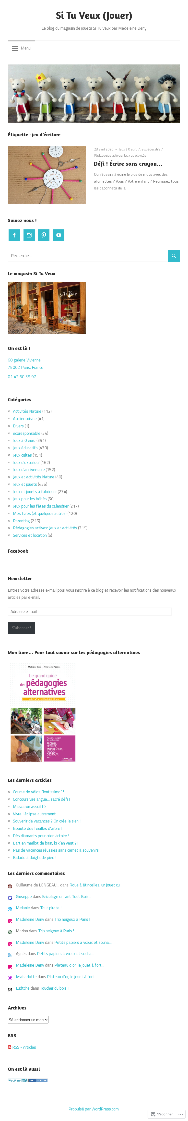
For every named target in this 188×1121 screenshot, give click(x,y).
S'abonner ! (21, 628)
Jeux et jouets (25, 484)
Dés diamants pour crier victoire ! (41, 836)
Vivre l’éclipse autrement (34, 814)
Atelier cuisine (25, 418)
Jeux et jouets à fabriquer (35, 491)
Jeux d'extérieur (26, 462)
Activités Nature (27, 411)
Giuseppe (24, 896)
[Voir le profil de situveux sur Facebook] (14, 235)
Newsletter (20, 578)
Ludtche (23, 988)
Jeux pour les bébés (30, 499)
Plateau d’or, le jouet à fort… (79, 965)
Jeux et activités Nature (33, 477)
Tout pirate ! (50, 908)
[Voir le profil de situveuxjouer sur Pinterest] (43, 235)
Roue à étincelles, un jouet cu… (96, 885)
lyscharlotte (26, 976)
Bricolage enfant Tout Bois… (66, 896)
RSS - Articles (24, 1047)
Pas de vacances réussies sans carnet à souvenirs (56, 850)
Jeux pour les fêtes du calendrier (41, 506)
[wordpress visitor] (38, 1081)
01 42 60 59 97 (22, 377)
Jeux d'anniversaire (29, 469)
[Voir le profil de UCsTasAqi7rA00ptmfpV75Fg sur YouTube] (58, 235)
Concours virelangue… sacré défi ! (42, 799)
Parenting (21, 521)
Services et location (30, 535)
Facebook (18, 551)
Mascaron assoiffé (29, 806)
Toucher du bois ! (54, 988)
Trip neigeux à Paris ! (72, 919)
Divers (18, 426)
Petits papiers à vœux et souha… (83, 942)
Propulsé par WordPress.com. (94, 1109)
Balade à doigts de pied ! (35, 857)
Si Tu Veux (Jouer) (94, 15)
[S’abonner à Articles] (9, 1047)
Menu (26, 48)
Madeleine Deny (30, 919)
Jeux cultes (22, 455)
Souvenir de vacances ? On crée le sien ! (47, 821)
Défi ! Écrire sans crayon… (128, 163)
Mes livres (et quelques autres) (40, 513)
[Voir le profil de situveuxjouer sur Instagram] (29, 235)
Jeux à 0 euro (128, 149)
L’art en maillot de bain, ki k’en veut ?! (45, 843)
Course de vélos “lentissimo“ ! (38, 792)
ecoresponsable (26, 433)
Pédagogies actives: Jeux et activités (120, 155)
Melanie (23, 908)
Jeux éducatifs (151, 149)
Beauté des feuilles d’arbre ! (37, 828)
